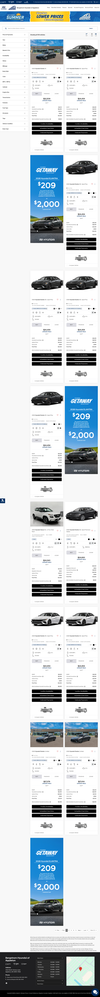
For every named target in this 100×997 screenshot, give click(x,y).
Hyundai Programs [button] (79, 7)
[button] (61, 52)
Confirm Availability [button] (47, 124)
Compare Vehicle (39, 150)
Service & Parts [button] (89, 7)
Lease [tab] (57, 93)
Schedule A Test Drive (47, 128)
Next (80, 930)
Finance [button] (64, 7)
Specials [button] (70, 7)
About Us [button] (96, 7)
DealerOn (18, 993)
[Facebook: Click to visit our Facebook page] (6, 983)
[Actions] (60, 68)
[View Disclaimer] (43, 81)
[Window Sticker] (58, 81)
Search (91, 28)
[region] (47, 113)
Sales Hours (40, 958)
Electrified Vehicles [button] (56, 7)
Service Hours (40, 980)
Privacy (26, 993)
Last (85, 930)
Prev (63, 930)
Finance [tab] (47, 93)
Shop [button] (48, 7)
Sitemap (22, 993)
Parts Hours (40, 984)
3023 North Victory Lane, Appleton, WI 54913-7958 (81, 2)
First (57, 930)
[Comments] (56, 543)
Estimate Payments (46, 133)
